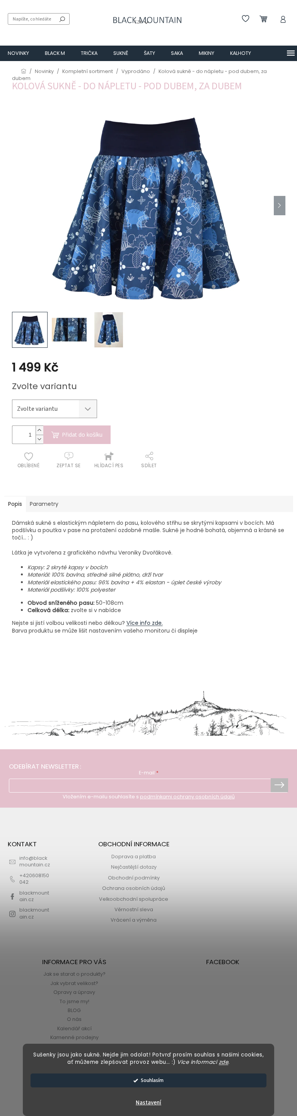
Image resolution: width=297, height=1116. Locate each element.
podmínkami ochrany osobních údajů (187, 796)
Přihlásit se (279, 785)
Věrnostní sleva (133, 909)
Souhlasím (152, 1080)
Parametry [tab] (44, 504)
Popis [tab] (15, 504)
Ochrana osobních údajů (133, 888)
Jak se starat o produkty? (74, 974)
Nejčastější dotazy (134, 867)
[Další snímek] (279, 205)
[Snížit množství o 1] (39, 439)
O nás (74, 1019)
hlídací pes (108, 465)
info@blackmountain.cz (34, 861)
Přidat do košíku (82, 434)
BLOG (74, 1010)
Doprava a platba (133, 856)
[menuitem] (18, 53)
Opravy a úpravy (74, 992)
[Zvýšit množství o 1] (39, 430)
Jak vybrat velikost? (74, 983)
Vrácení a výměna (134, 920)
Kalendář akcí (74, 1028)
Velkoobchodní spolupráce (133, 899)
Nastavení (148, 1103)
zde (224, 1062)
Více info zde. (144, 623)
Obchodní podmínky (134, 877)
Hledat (62, 19)
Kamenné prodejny (74, 1037)
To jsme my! (74, 1001)
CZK (138, 22)
